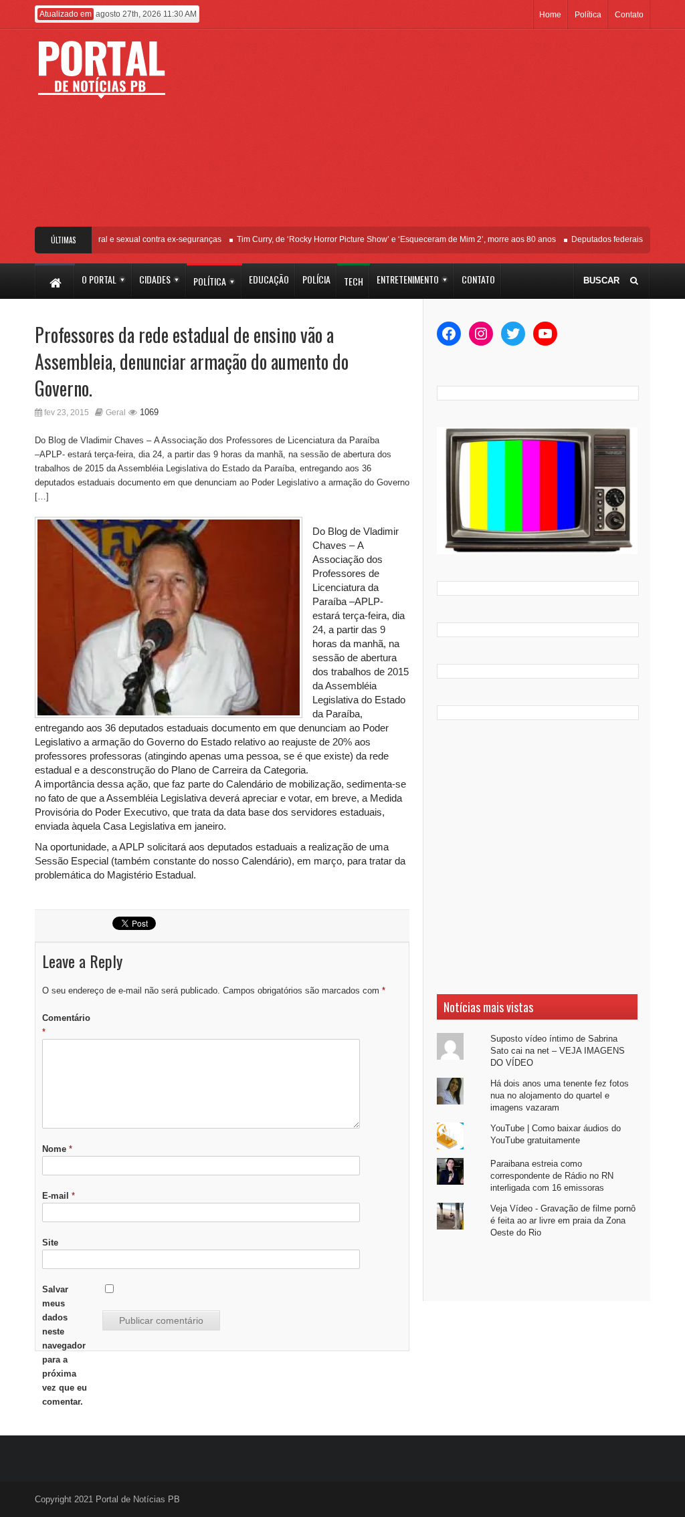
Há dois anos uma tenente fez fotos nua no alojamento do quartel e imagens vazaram (559, 1095)
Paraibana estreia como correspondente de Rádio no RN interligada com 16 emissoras (551, 1176)
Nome (57, 1149)
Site (50, 1243)
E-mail (58, 1196)
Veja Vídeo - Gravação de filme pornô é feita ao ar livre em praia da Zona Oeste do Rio (562, 1220)
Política (588, 14)
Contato (629, 14)
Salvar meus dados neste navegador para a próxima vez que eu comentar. (64, 1345)
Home (550, 14)
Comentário (66, 1025)
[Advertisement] (426, 133)
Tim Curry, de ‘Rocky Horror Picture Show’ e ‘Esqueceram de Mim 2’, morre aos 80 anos (383, 239)
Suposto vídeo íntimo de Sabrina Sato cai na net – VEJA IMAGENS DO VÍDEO (557, 1051)
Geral (116, 412)
